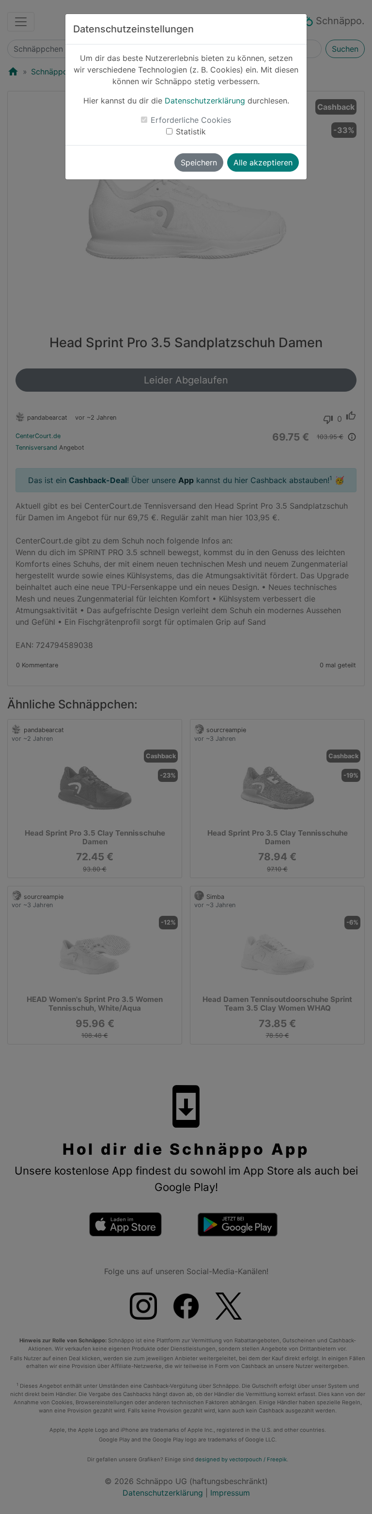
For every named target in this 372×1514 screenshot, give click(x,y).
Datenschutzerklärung (205, 100)
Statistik (191, 131)
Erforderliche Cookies (191, 120)
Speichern (199, 162)
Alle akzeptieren (263, 162)
